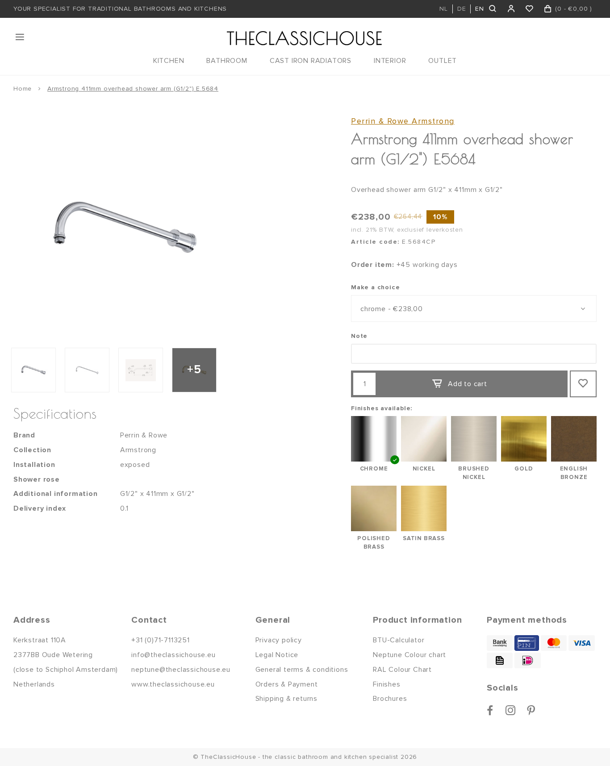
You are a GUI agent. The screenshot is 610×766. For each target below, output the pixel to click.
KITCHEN (168, 60)
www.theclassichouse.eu (173, 684)
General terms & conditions (301, 669)
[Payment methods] (500, 643)
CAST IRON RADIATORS (310, 60)
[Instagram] (511, 710)
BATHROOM (226, 60)
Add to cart (467, 383)
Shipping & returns (286, 698)
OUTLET (442, 60)
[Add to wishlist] (583, 384)
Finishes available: (381, 408)
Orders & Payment (286, 684)
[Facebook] (490, 710)
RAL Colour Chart (402, 669)
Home (22, 88)
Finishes (386, 684)
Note (359, 336)
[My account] (511, 9)
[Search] (493, 9)
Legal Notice (277, 654)
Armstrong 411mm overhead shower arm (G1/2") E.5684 (132, 88)
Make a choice (375, 287)
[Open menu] (20, 37)
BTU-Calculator (398, 640)
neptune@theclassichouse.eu (180, 669)
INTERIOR (390, 60)
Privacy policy (278, 640)
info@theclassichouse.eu (173, 654)
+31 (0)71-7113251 (160, 640)
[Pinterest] (531, 710)
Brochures (390, 698)
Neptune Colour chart (409, 654)
